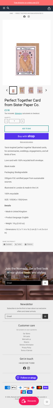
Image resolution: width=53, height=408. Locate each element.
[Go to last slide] (7, 90)
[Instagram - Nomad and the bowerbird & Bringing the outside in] (28, 16)
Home (11, 13)
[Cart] (49, 8)
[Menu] (4, 8)
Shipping (18, 113)
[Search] (8, 8)
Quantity (7, 117)
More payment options (26, 142)
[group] (13, 90)
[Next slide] (46, 90)
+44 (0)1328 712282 (26, 363)
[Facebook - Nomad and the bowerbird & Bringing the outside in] (24, 16)
